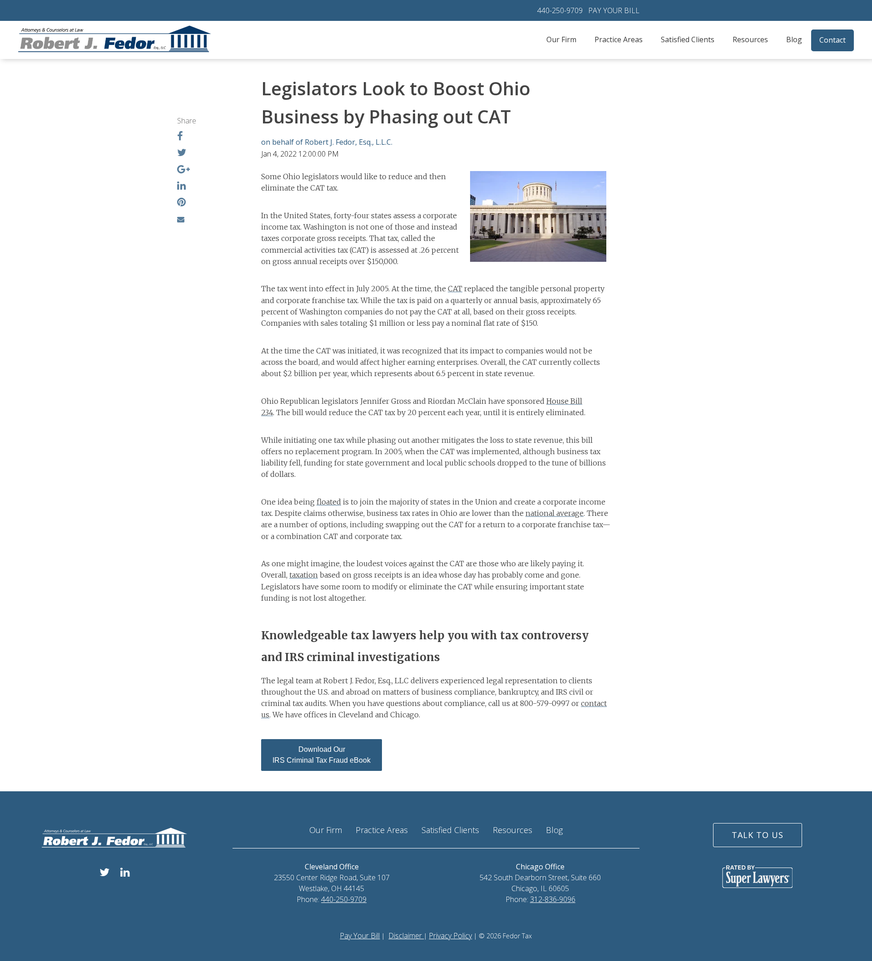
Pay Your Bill (360, 936)
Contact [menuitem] (832, 40)
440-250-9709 (560, 10)
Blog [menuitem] (794, 39)
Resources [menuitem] (750, 39)
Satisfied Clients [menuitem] (687, 39)
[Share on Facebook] (180, 137)
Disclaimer (406, 936)
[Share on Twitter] (181, 153)
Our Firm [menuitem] (561, 39)
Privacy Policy (450, 936)
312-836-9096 (552, 899)
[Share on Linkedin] (181, 186)
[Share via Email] (180, 219)
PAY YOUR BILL (613, 10)
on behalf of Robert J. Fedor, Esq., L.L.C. (326, 142)
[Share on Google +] (183, 170)
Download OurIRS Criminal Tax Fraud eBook (321, 754)
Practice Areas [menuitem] (619, 39)
